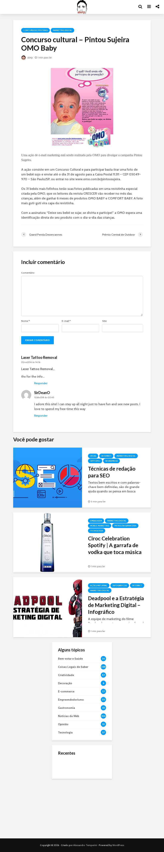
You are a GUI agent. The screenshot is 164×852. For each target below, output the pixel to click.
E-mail (66, 321)
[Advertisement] (82, 809)
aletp (30, 57)
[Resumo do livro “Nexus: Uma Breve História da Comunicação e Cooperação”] (66, 781)
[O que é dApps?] (66, 765)
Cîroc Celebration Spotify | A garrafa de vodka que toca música (115, 545)
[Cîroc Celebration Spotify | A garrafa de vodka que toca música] (47, 542)
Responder (40, 383)
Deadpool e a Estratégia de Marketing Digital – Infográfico (116, 605)
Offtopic (95, 461)
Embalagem (96, 520)
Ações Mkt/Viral (98, 585)
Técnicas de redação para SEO (111, 472)
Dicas (93, 456)
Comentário (27, 273)
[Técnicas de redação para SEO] (47, 477)
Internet (106, 456)
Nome (25, 321)
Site (104, 321)
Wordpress (111, 461)
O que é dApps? (87, 762)
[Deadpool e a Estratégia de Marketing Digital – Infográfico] (47, 607)
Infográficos (120, 585)
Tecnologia (96, 530)
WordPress (118, 845)
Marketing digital (62, 30)
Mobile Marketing (99, 525)
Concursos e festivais (35, 30)
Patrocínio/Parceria (125, 525)
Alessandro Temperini (85, 845)
